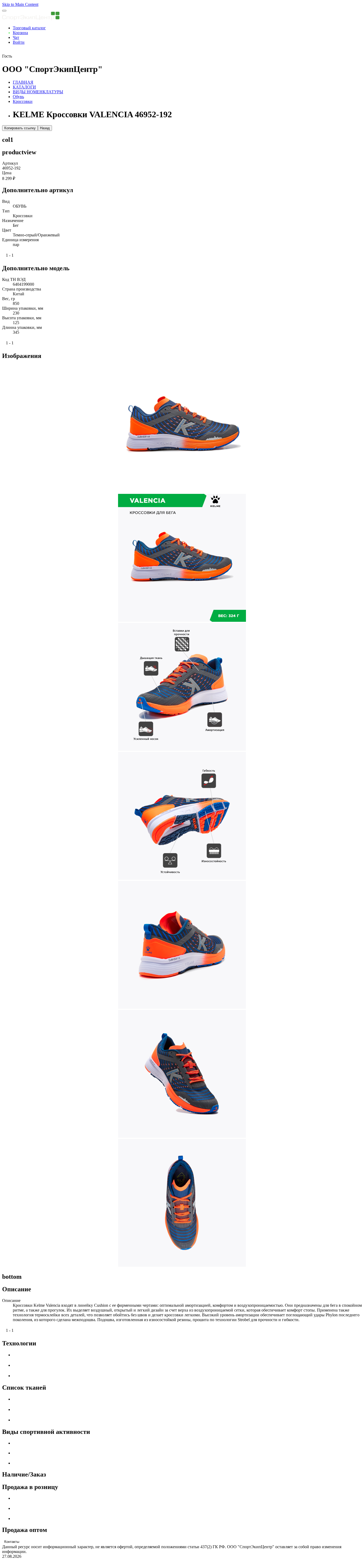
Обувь (18, 96)
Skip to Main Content (20, 4)
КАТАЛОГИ (24, 87)
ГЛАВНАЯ (23, 82)
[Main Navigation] (4, 10)
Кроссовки (23, 101)
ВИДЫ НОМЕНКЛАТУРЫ (38, 92)
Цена (6, 173)
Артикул (10, 163)
